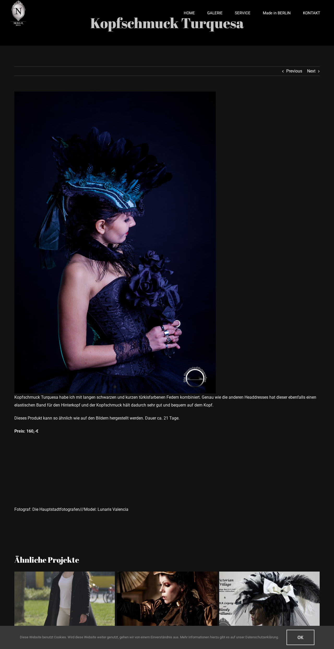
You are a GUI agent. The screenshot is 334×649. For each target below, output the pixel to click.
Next (311, 71)
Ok (300, 637)
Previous (294, 71)
